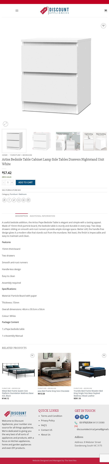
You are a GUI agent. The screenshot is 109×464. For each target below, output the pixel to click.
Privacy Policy (48, 420)
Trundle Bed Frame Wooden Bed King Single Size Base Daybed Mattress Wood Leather (88, 393)
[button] (16, 10)
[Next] (101, 74)
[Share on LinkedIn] (28, 200)
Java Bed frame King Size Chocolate (53, 391)
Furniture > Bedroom (21, 155)
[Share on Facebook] (9, 200)
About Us (45, 434)
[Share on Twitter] (14, 200)
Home (5, 155)
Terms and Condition (52, 415)
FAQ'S (44, 425)
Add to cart (25, 182)
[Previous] (7, 74)
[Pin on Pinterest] (23, 200)
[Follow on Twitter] (86, 417)
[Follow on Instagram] (82, 417)
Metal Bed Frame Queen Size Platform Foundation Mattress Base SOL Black (17, 393)
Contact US (46, 430)
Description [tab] (21, 216)
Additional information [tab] (42, 216)
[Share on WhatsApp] (4, 200)
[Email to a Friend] (19, 200)
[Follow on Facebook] (77, 417)
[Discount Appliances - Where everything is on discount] (54, 10)
